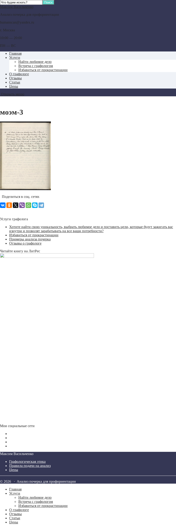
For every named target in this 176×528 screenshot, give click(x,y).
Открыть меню (12, 94)
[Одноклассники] (9, 205)
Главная (15, 53)
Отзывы (15, 78)
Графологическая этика (27, 461)
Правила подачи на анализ (30, 466)
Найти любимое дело (35, 62)
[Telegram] (41, 205)
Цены (13, 86)
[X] (15, 205)
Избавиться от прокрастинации (43, 70)
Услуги (14, 57)
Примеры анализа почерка (30, 239)
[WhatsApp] (28, 205)
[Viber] (22, 205)
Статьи (14, 82)
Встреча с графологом (35, 66)
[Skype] (35, 205)
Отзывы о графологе (25, 243)
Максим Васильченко (16, 7)
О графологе (19, 74)
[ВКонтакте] (3, 205)
